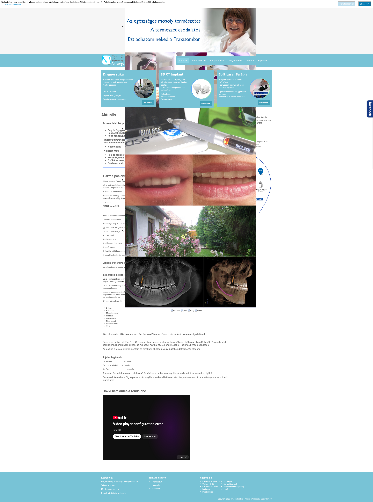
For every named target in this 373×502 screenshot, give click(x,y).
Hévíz (226, 489)
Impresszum (157, 481)
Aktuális (183, 60)
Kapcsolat (263, 60)
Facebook (156, 488)
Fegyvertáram (235, 60)
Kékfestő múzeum (210, 486)
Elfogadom (364, 3)
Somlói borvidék (230, 483)
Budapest (206, 489)
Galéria (250, 60)
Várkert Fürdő (208, 483)
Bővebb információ (13, 4)
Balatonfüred (207, 491)
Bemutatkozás (198, 60)
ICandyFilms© (266, 498)
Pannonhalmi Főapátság (234, 486)
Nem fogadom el (347, 3)
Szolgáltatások (217, 60)
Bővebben (148, 102)
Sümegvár (228, 481)
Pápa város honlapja (211, 481)
